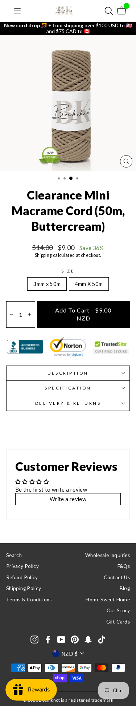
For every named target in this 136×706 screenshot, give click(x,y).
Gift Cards (118, 622)
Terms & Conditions (29, 599)
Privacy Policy (22, 566)
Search (14, 555)
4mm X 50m (89, 284)
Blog (125, 588)
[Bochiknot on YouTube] (61, 639)
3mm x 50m (47, 284)
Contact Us (117, 577)
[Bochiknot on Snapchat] (88, 639)
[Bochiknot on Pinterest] (75, 639)
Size (68, 271)
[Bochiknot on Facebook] (48, 639)
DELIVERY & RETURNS (68, 403)
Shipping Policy (23, 588)
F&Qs (124, 566)
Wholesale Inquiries (107, 555)
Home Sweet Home (108, 599)
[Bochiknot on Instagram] (34, 639)
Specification (68, 388)
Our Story (118, 610)
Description (68, 373)
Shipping (43, 255)
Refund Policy (22, 577)
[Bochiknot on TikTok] (102, 639)
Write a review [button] (68, 499)
